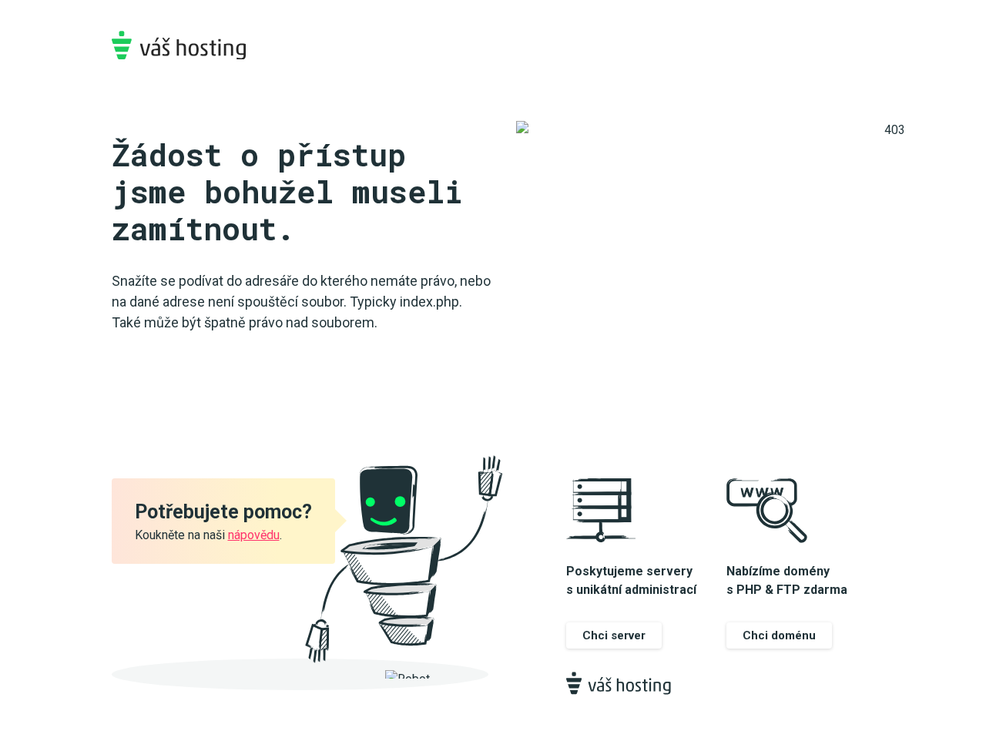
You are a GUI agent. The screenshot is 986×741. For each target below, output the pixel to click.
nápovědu (254, 535)
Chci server (614, 635)
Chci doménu (779, 635)
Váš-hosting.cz (179, 45)
